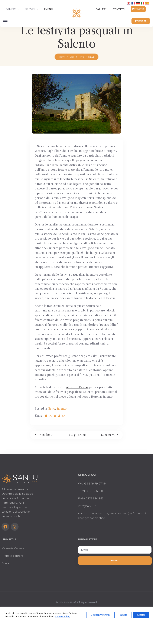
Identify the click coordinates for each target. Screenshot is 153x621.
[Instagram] (15, 527)
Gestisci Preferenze (100, 615)
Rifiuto (123, 615)
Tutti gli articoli (77, 434)
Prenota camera (12, 555)
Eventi (48, 9)
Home (62, 56)
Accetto (141, 615)
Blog (72, 56)
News (81, 56)
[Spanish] (147, 3)
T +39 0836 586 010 (90, 491)
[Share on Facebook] (46, 416)
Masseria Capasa (12, 548)
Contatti (119, 9)
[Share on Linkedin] (55, 416)
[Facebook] (5, 527)
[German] (138, 3)
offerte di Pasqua (77, 387)
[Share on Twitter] (50, 416)
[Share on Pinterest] (59, 416)
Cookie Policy (62, 616)
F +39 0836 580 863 (91, 498)
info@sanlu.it (87, 506)
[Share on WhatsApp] (63, 416)
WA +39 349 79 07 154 (92, 483)
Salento (61, 408)
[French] (133, 3)
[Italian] (143, 3)
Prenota (138, 9)
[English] (129, 3)
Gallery (101, 9)
